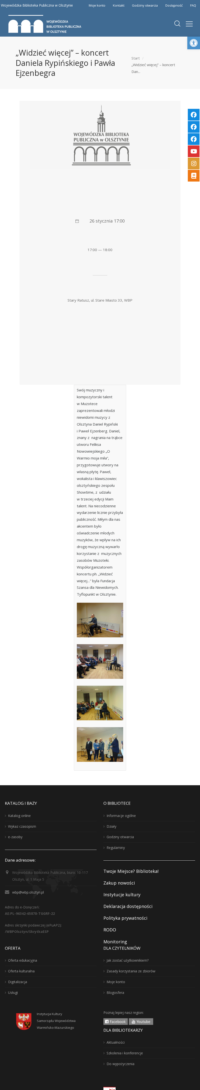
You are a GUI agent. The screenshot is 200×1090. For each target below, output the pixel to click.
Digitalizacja (17, 981)
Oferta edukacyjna (22, 960)
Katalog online (19, 815)
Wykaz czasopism (22, 826)
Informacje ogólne (121, 815)
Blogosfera (115, 992)
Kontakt (118, 5)
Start (135, 58)
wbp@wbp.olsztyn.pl (28, 892)
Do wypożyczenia (120, 1063)
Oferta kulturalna (21, 971)
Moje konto (97, 5)
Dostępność (174, 5)
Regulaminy (116, 847)
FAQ (193, 5)
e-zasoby (15, 837)
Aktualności (116, 1042)
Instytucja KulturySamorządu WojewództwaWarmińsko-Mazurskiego (56, 1021)
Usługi (13, 992)
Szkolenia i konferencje (125, 1053)
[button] (193, 43)
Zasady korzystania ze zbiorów (131, 971)
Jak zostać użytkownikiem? (128, 960)
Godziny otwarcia (145, 5)
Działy (111, 826)
